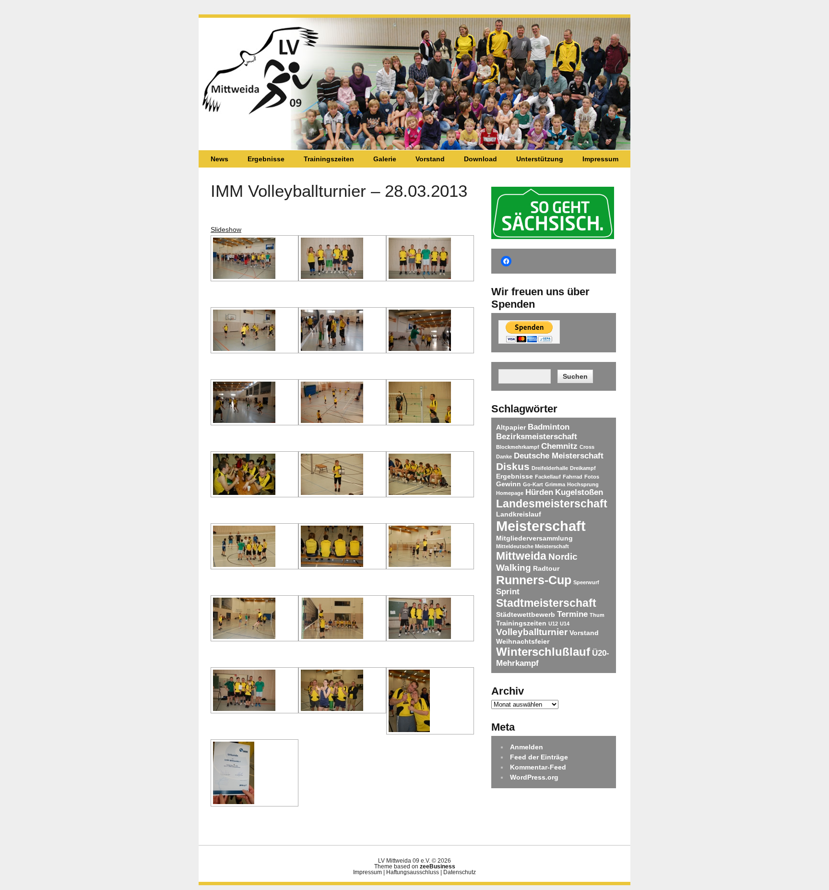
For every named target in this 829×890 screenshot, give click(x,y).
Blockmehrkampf (517, 447)
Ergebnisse (266, 159)
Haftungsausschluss (412, 872)
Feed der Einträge (539, 757)
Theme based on (414, 866)
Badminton (548, 427)
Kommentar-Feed (538, 767)
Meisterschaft (541, 526)
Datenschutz (459, 872)
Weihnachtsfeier (522, 641)
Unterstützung (539, 159)
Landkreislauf (518, 514)
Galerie (384, 159)
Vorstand (430, 159)
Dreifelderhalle (550, 468)
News (219, 159)
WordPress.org (534, 777)
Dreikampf (583, 468)
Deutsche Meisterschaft (559, 455)
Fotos (591, 477)
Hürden (539, 492)
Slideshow (226, 229)
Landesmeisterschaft (551, 503)
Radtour (546, 568)
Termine (572, 614)
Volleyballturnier (532, 632)
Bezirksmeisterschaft (536, 436)
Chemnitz (559, 446)
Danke (504, 456)
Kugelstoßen (579, 492)
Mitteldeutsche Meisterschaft (532, 546)
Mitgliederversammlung (534, 538)
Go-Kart (533, 484)
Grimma (555, 484)
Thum (597, 615)
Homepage (509, 493)
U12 (553, 623)
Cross (587, 447)
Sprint (508, 591)
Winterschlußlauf (543, 651)
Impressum (600, 159)
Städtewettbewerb (525, 614)
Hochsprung (583, 484)
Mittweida (521, 556)
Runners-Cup (533, 580)
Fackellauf (548, 477)
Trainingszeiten (329, 159)
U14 (564, 623)
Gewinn (508, 484)
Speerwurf (586, 582)
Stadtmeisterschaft (546, 603)
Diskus (513, 466)
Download (480, 159)
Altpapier (511, 427)
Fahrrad (572, 477)
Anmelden (526, 747)
